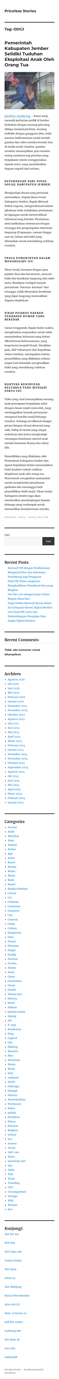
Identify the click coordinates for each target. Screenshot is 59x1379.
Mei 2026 (14, 692)
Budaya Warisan (18, 888)
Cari (7, 534)
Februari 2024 (16, 798)
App (10, 853)
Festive (12, 963)
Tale (10, 1174)
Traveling (14, 1183)
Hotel (11, 1002)
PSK (46, 517)
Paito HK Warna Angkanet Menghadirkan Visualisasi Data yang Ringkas (30, 585)
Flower (12, 967)
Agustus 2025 (16, 719)
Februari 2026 (16, 697)
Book (11, 879)
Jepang (12, 1016)
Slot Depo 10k (13, 1251)
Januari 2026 (16, 701)
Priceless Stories (20, 11)
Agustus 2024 (16, 771)
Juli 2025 (13, 723)
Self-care (13, 1152)
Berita (22, 517)
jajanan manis (16, 1011)
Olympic (13, 1090)
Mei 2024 (13, 784)
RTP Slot (10, 1242)
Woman (12, 1204)
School (12, 1134)
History (12, 998)
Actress (12, 827)
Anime (12, 849)
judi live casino (14, 1321)
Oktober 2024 (16, 762)
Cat (10, 897)
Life (10, 1042)
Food (11, 972)
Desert (12, 941)
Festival (12, 959)
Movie (11, 1064)
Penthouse (14, 1103)
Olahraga (13, 1086)
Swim (11, 1169)
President (14, 1117)
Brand (11, 884)
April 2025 (14, 736)
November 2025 (18, 710)
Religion (13, 1130)
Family (12, 954)
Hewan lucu (15, 994)
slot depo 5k (12, 1339)
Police (11, 1108)
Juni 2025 (14, 727)
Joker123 (10, 1278)
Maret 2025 (15, 741)
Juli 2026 (13, 683)
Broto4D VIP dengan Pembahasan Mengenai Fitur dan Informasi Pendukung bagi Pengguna (29, 572)
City (10, 915)
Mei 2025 (13, 732)
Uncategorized (17, 1191)
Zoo (10, 1209)
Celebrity (13, 901)
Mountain (14, 1060)
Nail (10, 1073)
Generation (15, 980)
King (11, 1033)
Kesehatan (14, 1029)
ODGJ (40, 517)
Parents (12, 1095)
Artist (11, 858)
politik (12, 1112)
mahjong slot (13, 1330)
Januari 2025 (16, 749)
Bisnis (11, 875)
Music (11, 1068)
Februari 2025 (16, 745)
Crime (11, 923)
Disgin (12, 950)
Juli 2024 (13, 776)
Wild (10, 1200)
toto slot (10, 1348)
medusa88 (11, 1357)
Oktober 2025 (16, 714)
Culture (12, 928)
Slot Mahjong (13, 1286)
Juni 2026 (14, 688)
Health (12, 989)
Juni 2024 (14, 780)
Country (13, 919)
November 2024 (18, 758)
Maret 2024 (15, 793)
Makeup (13, 1046)
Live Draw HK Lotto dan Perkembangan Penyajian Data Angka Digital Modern (27, 616)
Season (12, 1143)
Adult (11, 831)
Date (11, 937)
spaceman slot (17, 1161)
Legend (12, 1038)
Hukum (12, 1007)
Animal (12, 844)
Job (10, 1020)
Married (13, 1051)
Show (11, 1156)
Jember (32, 517)
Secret (12, 1147)
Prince (12, 1121)
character (14, 910)
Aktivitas (13, 836)
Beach (11, 862)
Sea (10, 1139)
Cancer (12, 893)
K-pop (12, 1024)
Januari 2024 (16, 802)
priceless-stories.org (17, 115)
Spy (10, 1165)
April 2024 (14, 789)
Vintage (12, 1196)
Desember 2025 (17, 705)
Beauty (12, 866)
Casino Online (13, 1260)
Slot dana (10, 1269)
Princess (13, 1125)
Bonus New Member (17, 1295)
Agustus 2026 (16, 679)
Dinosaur (13, 945)
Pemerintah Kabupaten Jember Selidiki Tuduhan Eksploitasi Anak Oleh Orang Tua (29, 53)
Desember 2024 (17, 754)
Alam (11, 840)
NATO (11, 1082)
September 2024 (18, 767)
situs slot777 (12, 1304)
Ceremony (14, 906)
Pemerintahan (17, 1099)
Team (11, 1178)
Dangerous (14, 932)
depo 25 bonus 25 (16, 1313)
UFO (10, 1187)
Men (10, 1055)
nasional (13, 1077)
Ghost (11, 985)
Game (11, 976)
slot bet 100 (12, 1234)
